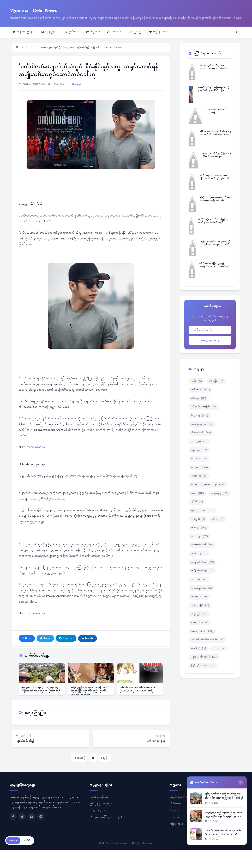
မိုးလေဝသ (199, 476)
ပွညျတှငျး (50, 32)
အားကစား (199, 596)
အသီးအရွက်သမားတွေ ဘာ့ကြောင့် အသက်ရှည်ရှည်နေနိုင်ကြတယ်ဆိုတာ (214, 177)
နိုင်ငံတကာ (74, 32)
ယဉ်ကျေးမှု (219, 493)
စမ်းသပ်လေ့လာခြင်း (204, 407)
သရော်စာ (198, 519)
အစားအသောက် (202, 545)
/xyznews (39, 447)
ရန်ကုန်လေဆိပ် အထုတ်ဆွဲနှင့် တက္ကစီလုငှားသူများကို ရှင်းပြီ (215, 243)
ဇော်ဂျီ (27, 840)
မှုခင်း (197, 493)
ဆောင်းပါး (116, 32)
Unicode (13, 840)
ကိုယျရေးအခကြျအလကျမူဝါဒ (106, 817)
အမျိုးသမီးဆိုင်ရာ (202, 562)
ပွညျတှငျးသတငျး (178, 797)
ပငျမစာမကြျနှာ (25, 32)
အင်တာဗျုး (199, 536)
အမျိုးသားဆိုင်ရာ (202, 570)
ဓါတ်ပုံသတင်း (201, 433)
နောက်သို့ (80, 758)
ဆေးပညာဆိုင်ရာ (202, 631)
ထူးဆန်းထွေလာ (201, 424)
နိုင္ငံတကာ (199, 450)
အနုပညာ (76, 84)
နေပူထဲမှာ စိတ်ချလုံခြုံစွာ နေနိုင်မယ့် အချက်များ (216, 155)
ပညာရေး (198, 458)
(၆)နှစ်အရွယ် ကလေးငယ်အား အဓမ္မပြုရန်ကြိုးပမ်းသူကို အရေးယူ (215, 199)
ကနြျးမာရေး (160, 32)
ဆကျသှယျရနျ (97, 810)
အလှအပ (198, 579)
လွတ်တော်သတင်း (202, 510)
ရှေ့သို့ (104, 758)
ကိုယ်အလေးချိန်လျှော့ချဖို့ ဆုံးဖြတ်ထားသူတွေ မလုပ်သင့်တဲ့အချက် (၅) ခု (214, 265)
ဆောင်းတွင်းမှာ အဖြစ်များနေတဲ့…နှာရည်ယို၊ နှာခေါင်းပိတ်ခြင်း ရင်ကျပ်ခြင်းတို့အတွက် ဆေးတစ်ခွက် (214, 89)
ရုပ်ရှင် (197, 502)
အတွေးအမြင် (200, 605)
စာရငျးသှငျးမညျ (210, 340)
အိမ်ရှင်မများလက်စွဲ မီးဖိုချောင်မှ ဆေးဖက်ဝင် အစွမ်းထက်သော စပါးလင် (215, 133)
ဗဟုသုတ (199, 467)
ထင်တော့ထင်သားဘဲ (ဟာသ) (216, 111)
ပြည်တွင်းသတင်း (202, 665)
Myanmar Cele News (33, 11)
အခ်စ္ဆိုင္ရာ (198, 527)
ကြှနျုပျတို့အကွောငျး (100, 804)
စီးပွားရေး (95, 32)
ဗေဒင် (219, 648)
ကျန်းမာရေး (200, 389)
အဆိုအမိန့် (198, 553)
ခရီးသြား (198, 398)
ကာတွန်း (216, 381)
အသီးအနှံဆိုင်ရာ (201, 588)
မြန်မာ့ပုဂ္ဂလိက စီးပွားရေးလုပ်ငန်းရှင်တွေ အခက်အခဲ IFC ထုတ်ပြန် (213, 67)
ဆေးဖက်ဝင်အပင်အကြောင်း (207, 640)
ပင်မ (20, 47)
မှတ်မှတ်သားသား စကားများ (207, 484)
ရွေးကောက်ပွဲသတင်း (204, 657)
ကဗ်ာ (196, 381)
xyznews (39, 613)
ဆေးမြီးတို (198, 648)
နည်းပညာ (137, 32)
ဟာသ (217, 519)
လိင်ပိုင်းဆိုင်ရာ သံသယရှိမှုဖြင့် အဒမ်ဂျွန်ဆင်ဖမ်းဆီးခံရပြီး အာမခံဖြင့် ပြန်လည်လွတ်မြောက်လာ (214, 221)
